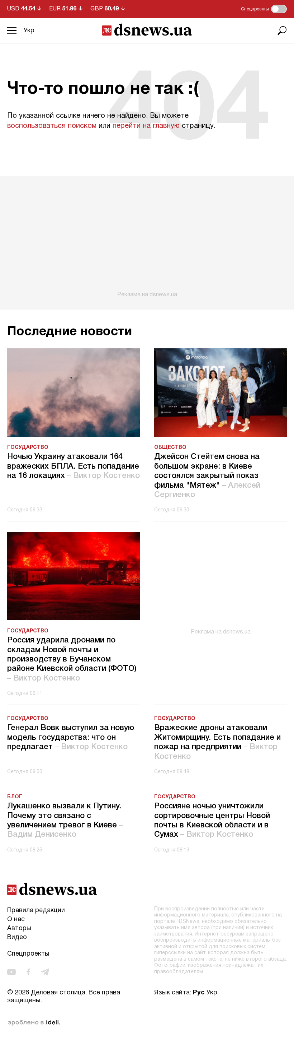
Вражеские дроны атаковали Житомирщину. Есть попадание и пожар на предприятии (217, 742)
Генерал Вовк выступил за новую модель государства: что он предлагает (70, 737)
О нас (16, 919)
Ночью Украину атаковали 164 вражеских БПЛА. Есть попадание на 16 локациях (73, 466)
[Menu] (11, 30)
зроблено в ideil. (34, 1023)
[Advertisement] (147, 237)
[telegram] (45, 972)
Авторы (19, 928)
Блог (14, 797)
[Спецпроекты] (279, 9)
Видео (17, 937)
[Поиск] (282, 30)
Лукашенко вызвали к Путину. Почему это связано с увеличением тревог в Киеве (65, 820)
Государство (27, 447)
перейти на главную (146, 126)
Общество (170, 447)
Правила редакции (36, 910)
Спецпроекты (28, 954)
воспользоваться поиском (51, 126)
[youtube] (11, 972)
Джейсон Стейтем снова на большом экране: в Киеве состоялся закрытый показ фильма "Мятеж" (207, 475)
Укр (29, 31)
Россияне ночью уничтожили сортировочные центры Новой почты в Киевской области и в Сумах (212, 820)
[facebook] (28, 972)
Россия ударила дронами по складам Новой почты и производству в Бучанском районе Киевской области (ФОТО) (72, 659)
